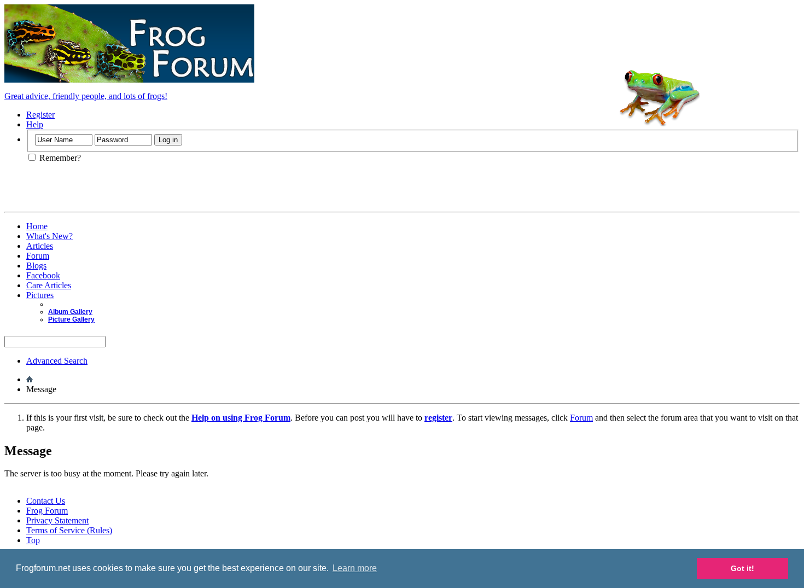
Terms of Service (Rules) (69, 530)
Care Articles (48, 285)
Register (40, 114)
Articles (39, 246)
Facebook (43, 275)
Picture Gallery (71, 319)
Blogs (36, 265)
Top (33, 540)
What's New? (49, 236)
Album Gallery (70, 312)
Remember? (59, 157)
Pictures (40, 295)
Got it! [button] (742, 568)
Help (34, 124)
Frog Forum (47, 510)
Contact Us (45, 500)
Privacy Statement (57, 520)
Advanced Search (57, 360)
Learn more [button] (355, 568)
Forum (37, 255)
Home (37, 226)
